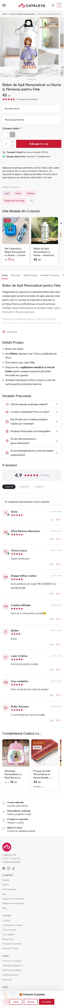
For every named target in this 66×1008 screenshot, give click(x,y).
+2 (31, 200)
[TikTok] (14, 868)
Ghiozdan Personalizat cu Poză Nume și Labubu (13, 774)
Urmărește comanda (12, 925)
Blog (4, 908)
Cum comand (9, 929)
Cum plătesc (8, 934)
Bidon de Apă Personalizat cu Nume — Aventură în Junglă (43, 252)
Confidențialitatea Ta (12, 965)
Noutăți (6, 880)
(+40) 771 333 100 (11, 858)
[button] (58, 5)
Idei (4, 894)
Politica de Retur (10, 975)
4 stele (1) (38, 487)
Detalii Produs (30, 275)
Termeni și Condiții (11, 961)
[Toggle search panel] (52, 5)
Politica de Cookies (11, 970)
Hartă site (7, 979)
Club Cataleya (9, 889)
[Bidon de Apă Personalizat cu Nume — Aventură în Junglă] (44, 230)
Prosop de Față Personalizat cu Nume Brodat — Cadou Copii (42, 774)
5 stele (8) (24, 487)
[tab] (4, 275)
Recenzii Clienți (10, 948)
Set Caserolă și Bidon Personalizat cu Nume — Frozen (15, 252)
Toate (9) (9, 487)
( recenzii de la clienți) (27, 99)
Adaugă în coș (38, 144)
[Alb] (5, 134)
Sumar (5, 275)
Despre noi (7, 939)
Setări (16, 1001)
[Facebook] (4, 868)
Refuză (30, 1001)
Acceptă (46, 1001)
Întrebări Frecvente (50, 275)
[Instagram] (9, 868)
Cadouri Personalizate (13, 898)
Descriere (16, 275)
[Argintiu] (12, 134)
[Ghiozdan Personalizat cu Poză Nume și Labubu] (15, 752)
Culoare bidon (11, 128)
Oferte (5, 884)
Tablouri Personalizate (13, 903)
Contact (6, 920)
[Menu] (7, 5)
